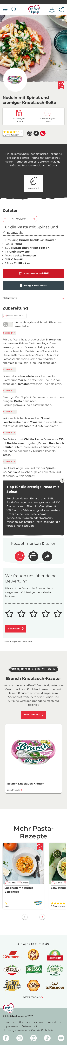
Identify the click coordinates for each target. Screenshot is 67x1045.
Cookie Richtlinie (42, 1030)
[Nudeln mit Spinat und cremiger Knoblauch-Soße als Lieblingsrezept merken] (61, 85)
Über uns (9, 1022)
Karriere (39, 1022)
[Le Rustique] (55, 985)
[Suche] (14, 9)
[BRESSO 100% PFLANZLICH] (55, 970)
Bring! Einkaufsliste (35, 285)
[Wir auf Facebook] (6, 1038)
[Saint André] (12, 985)
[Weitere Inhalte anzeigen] (42, 917)
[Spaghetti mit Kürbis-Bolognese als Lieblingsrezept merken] (40, 847)
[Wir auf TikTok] (47, 1038)
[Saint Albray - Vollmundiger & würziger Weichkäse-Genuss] (33, 985)
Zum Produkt (32, 714)
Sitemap (24, 1022)
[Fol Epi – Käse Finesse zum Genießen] (33, 955)
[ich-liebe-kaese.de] (8, 1008)
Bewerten (14, 628)
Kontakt (53, 1022)
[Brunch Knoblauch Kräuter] (15, 80)
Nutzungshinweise (15, 1030)
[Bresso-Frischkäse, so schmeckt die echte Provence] (33, 970)
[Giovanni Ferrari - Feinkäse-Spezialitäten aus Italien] (12, 970)
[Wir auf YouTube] (61, 1038)
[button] (36, 133)
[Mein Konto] (52, 9)
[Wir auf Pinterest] (33, 1038)
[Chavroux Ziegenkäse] (55, 955)
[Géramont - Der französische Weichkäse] (12, 954)
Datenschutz (30, 1026)
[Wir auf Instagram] (19, 1038)
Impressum (10, 1026)
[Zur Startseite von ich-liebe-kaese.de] (34, 9)
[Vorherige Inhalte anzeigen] (24, 917)
